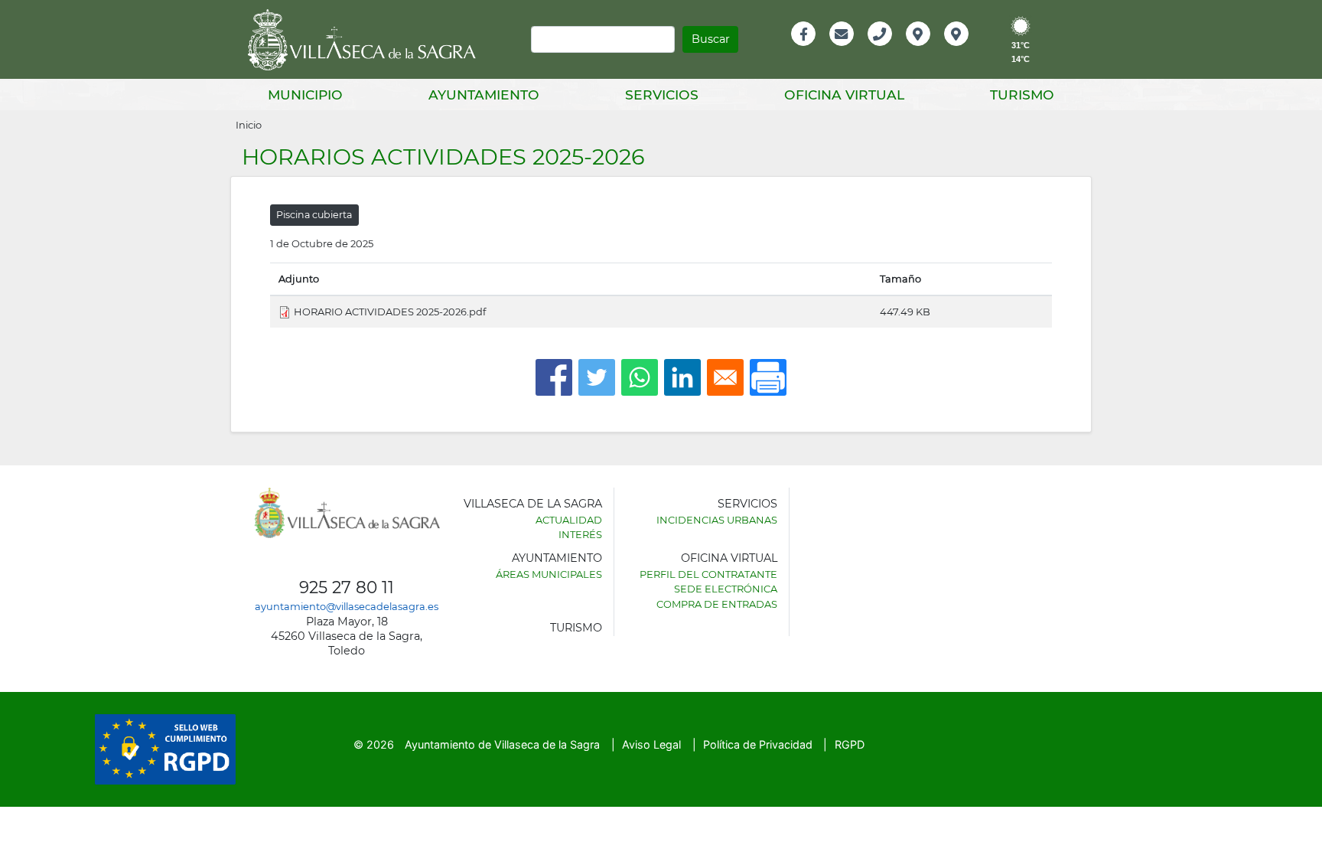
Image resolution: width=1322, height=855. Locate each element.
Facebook (811, 50)
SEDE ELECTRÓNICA (725, 589)
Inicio (249, 125)
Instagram (966, 50)
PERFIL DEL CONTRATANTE (708, 574)
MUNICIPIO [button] (305, 94)
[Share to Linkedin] (682, 377)
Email (842, 50)
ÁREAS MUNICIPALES (549, 574)
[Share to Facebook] (554, 377)
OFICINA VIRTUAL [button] (844, 94)
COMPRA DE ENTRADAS (716, 604)
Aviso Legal (651, 744)
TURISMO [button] (1022, 94)
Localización (934, 50)
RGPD (850, 744)
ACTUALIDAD (569, 520)
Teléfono (886, 50)
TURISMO (576, 628)
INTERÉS (580, 534)
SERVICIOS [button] (661, 94)
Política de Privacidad (757, 744)
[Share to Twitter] (596, 377)
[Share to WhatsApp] (639, 377)
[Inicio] (367, 39)
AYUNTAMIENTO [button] (483, 94)
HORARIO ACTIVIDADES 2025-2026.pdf (390, 311)
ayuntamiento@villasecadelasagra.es (346, 606)
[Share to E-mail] (725, 377)
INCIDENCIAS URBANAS (716, 520)
